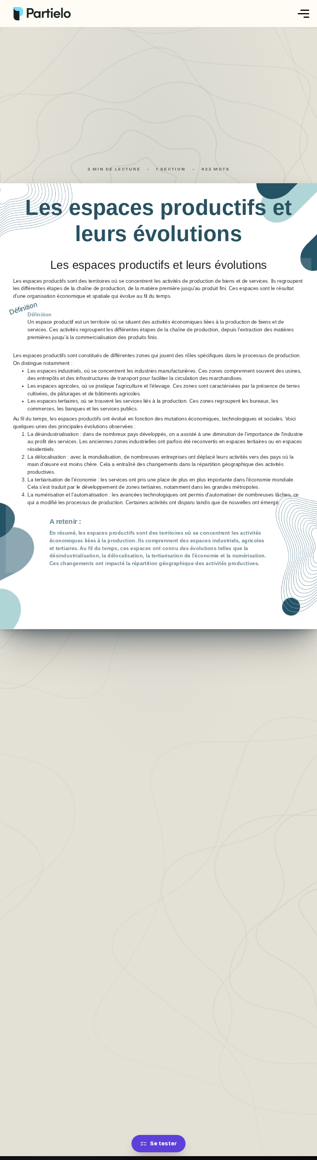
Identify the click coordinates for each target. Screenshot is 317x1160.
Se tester (163, 1143)
